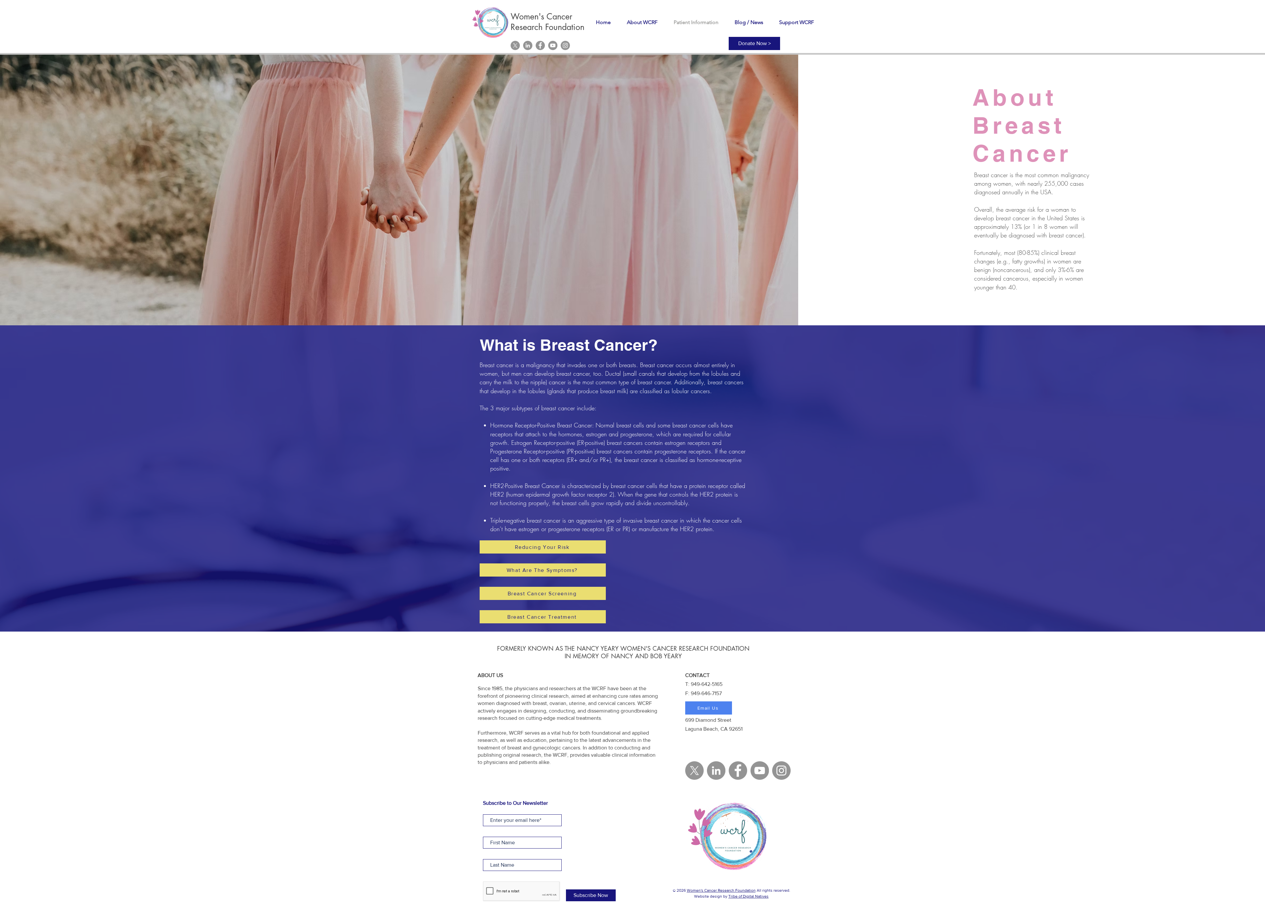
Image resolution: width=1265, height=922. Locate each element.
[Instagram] (565, 45)
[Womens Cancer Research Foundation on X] (515, 45)
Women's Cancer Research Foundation (721, 890)
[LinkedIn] (527, 45)
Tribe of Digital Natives (748, 896)
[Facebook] (540, 45)
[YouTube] (552, 45)
